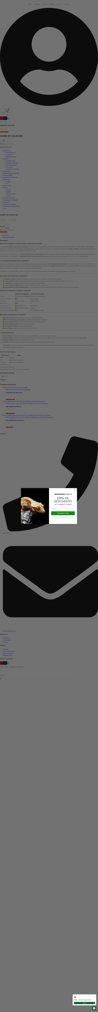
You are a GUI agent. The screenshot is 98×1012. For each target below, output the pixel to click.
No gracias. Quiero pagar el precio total (63, 517)
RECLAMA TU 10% (63, 513)
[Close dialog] (75, 490)
